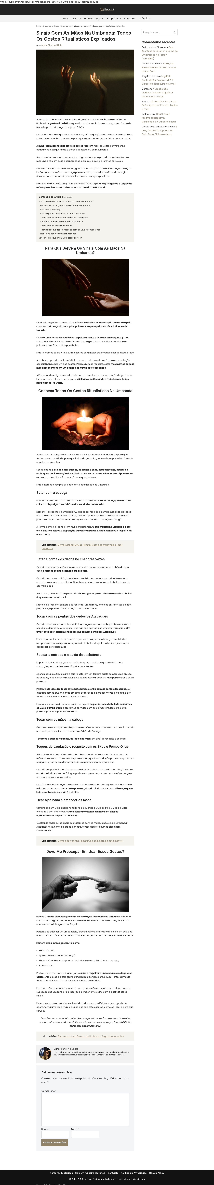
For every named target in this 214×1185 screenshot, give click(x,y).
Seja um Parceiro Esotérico (90, 1172)
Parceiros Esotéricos (61, 1172)
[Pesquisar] (175, 32)
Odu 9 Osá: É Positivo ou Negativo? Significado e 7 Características (159, 117)
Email (75, 1129)
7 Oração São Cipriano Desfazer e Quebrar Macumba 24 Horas (157, 92)
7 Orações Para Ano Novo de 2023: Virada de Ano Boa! (159, 67)
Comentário (48, 1090)
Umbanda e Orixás (51, 26)
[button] (102, 18)
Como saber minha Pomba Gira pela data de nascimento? (90, 840)
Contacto (113, 1172)
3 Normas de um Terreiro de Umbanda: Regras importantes (91, 1036)
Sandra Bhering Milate (51, 45)
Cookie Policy (156, 1172)
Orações (129, 18)
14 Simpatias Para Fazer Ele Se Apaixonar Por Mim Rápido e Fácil (160, 105)
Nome (45, 1129)
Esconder (68, 197)
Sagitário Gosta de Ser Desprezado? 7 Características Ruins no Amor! (159, 80)
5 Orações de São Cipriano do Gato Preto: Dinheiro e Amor (159, 130)
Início (65, 18)
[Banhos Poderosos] (107, 9)
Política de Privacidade (134, 1172)
